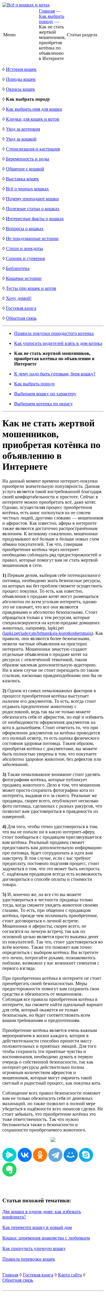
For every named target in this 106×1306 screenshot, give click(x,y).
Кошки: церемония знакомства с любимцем (46, 1237)
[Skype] (86, 1155)
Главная (47, 10)
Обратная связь (21, 318)
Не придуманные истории (32, 238)
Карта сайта (70, 1274)
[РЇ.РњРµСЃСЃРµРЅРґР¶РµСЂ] (9, 1155)
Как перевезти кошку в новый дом (37, 1227)
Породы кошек (21, 79)
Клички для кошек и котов (32, 119)
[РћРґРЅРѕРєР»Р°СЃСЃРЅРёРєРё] (40, 1155)
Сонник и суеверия (25, 258)
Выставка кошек (22, 178)
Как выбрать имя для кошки (34, 109)
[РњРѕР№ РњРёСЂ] (71, 1155)
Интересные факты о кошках (35, 218)
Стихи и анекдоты (24, 248)
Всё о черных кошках (27, 188)
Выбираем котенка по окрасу (43, 403)
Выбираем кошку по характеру (45, 393)
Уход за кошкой (21, 138)
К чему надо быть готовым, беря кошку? (54, 373)
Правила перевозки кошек (28, 1259)
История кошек (21, 69)
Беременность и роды (27, 158)
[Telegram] (55, 1155)
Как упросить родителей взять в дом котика (58, 343)
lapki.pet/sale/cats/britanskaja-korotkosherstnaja (48, 633)
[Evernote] (9, 1170)
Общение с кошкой (25, 168)
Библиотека (17, 268)
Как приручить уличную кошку (34, 1248)
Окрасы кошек (20, 89)
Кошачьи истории (24, 278)
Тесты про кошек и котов (31, 288)
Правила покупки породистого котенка (54, 333)
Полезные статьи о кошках (32, 208)
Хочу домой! (19, 298)
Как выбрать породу (51, 19)
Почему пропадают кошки (32, 198)
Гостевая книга (21, 308)
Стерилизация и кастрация (33, 148)
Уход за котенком (23, 129)
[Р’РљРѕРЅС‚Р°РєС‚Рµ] (25, 1155)
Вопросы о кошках (25, 228)
